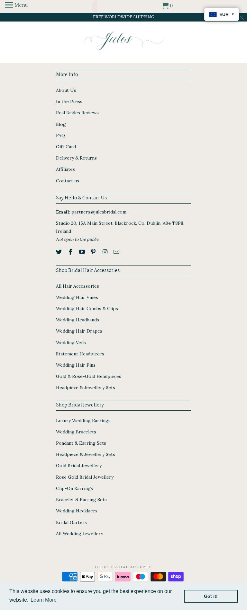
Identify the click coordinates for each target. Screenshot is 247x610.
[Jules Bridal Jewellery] (123, 41)
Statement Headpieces (80, 354)
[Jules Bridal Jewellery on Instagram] (105, 252)
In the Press (69, 101)
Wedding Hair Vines (77, 297)
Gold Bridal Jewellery (79, 465)
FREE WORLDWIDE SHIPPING (123, 17)
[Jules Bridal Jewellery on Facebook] (71, 252)
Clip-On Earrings (74, 488)
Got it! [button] (211, 596)
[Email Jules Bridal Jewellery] (117, 252)
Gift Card (66, 147)
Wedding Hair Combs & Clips (87, 308)
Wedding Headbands (77, 320)
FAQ (60, 135)
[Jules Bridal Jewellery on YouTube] (82, 252)
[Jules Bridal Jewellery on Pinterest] (93, 252)
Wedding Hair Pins (76, 365)
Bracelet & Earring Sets (81, 499)
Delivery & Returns (76, 158)
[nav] (16, 6)
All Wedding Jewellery (79, 533)
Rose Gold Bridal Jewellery (85, 477)
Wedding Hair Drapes (79, 331)
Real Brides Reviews (77, 113)
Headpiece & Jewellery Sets (85, 387)
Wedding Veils (71, 342)
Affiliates (65, 169)
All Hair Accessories (77, 286)
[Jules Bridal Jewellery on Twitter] (59, 252)
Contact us (67, 181)
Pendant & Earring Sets (81, 443)
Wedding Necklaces (76, 511)
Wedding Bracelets (76, 432)
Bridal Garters (71, 522)
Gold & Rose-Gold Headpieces (88, 376)
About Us (66, 90)
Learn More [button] (44, 600)
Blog (61, 124)
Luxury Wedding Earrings (83, 420)
